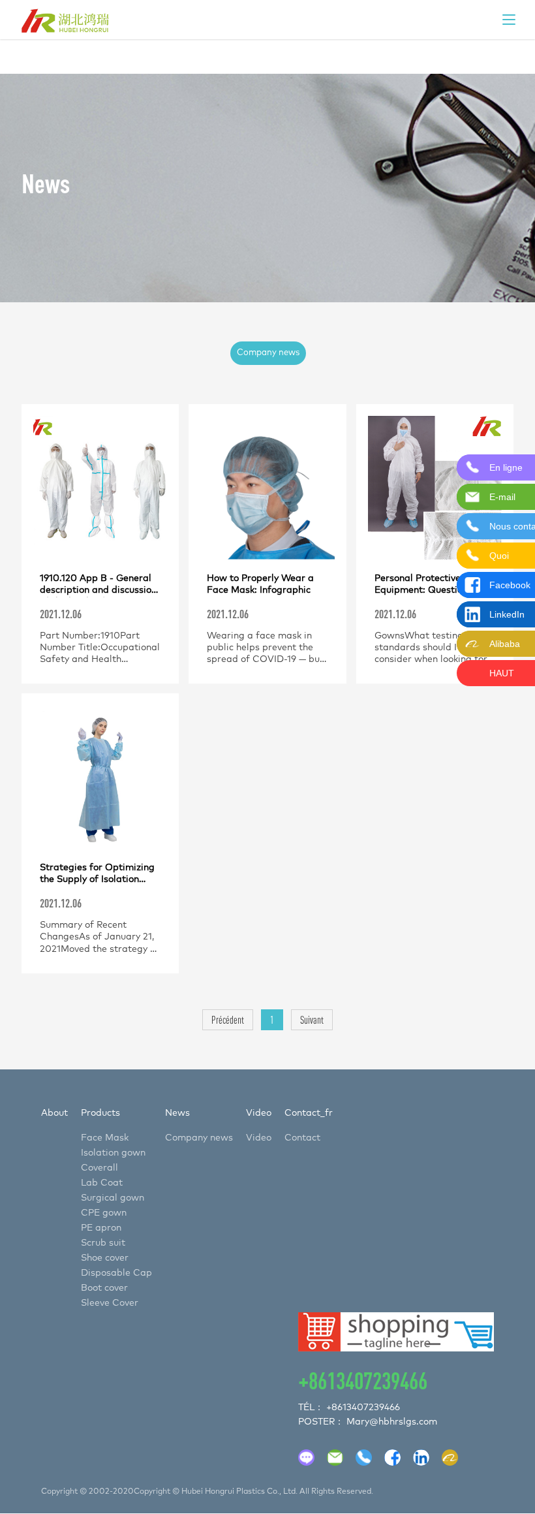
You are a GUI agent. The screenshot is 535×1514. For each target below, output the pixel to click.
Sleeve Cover (109, 1303)
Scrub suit (103, 1243)
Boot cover (104, 1288)
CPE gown (104, 1213)
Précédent (227, 1020)
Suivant (312, 1020)
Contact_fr (308, 1113)
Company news (268, 353)
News (177, 1113)
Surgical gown (112, 1198)
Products (100, 1113)
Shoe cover (105, 1258)
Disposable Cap (116, 1273)
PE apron (101, 1228)
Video (258, 1113)
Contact (302, 1138)
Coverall (99, 1168)
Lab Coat (102, 1183)
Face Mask (105, 1138)
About (54, 1113)
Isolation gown (113, 1153)
